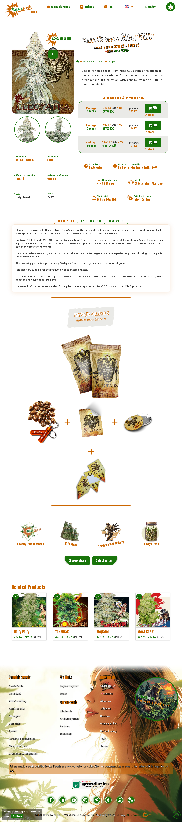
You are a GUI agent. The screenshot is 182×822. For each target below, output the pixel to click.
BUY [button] (154, 108)
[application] (53, 54)
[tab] (65, 221)
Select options (30, 622)
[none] (128, 7)
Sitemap (132, 815)
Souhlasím (17, 816)
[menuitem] (128, 7)
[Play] (53, 54)
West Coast (146, 631)
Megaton (103, 631)
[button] (58, 6)
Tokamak (62, 631)
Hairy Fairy (21, 631)
